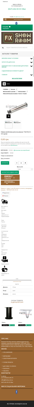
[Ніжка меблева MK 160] (25, 313)
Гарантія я (4, 264)
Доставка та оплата (9, 366)
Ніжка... (4, 322)
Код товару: (5, 153)
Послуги (6, 371)
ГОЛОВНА (5, 89)
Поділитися (6, 193)
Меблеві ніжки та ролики (10, 58)
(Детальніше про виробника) (22, 150)
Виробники (6, 356)
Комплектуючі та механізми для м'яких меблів (15, 66)
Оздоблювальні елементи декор (13, 71)
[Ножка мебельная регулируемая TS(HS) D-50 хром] (9, 124)
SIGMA (11, 150)
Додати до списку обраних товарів (8, 177)
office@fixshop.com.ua (18, 16)
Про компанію (7, 352)
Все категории (17, 78)
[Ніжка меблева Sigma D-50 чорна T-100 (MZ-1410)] (9, 313)
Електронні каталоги (10, 358)
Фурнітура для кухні (8, 62)
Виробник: (4, 150)
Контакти (6, 368)
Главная (4, 74)
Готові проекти (8, 362)
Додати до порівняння (9, 182)
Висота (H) (20, 167)
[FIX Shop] (17, 38)
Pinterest (5, 196)
